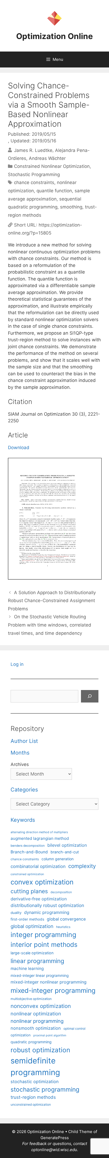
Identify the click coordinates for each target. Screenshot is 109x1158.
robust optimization (40, 1050)
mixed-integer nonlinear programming (49, 982)
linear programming (37, 960)
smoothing (71, 207)
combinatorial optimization (38, 866)
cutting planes (29, 891)
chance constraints (34, 182)
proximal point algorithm (49, 1035)
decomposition (61, 892)
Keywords (23, 820)
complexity (82, 866)
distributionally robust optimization (47, 905)
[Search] (89, 696)
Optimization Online (54, 36)
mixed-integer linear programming (40, 975)
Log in (17, 664)
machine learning (27, 968)
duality (16, 912)
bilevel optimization (67, 845)
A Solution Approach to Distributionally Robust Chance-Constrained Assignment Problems (52, 600)
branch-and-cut (65, 852)
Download (18, 447)
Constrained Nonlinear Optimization (52, 166)
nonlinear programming (37, 1021)
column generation (58, 859)
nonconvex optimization (41, 1006)
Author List (24, 741)
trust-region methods (33, 1097)
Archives (20, 764)
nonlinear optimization (36, 1013)
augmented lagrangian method (40, 838)
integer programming (43, 935)
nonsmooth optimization (36, 1028)
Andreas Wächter (47, 158)
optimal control (74, 1029)
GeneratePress (54, 1137)
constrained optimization (27, 874)
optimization (21, 1035)
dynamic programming (46, 912)
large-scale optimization (32, 953)
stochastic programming (45, 1089)
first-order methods (27, 919)
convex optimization (42, 882)
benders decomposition (28, 846)
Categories (24, 789)
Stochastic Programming (34, 174)
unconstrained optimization (31, 1104)
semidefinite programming (35, 1066)
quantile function (54, 190)
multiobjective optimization (31, 999)
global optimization (32, 926)
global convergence (66, 919)
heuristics (63, 927)
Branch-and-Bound (29, 851)
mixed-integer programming (53, 990)
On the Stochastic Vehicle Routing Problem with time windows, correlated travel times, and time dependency (49, 625)
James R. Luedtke (33, 150)
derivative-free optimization (39, 898)
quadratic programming (31, 1042)
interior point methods (44, 944)
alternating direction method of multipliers (39, 832)
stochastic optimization (35, 1081)
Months (20, 753)
